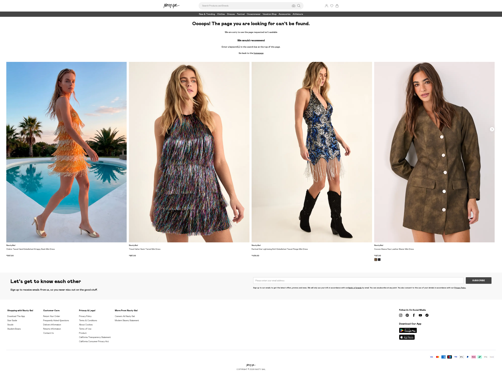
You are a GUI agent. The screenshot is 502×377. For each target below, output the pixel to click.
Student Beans (14, 329)
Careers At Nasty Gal (125, 316)
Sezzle (10, 325)
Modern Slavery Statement (127, 320)
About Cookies (86, 325)
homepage (259, 53)
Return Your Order (51, 316)
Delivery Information (52, 325)
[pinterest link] (407, 315)
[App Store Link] (408, 334)
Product (82, 333)
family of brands (355, 288)
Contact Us (48, 333)
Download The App (16, 316)
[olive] (375, 259)
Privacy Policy (85, 316)
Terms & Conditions (88, 320)
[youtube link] (420, 315)
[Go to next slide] (492, 129)
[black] (379, 259)
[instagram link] (400, 315)
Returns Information (52, 329)
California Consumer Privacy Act (94, 341)
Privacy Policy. (460, 288)
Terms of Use (85, 329)
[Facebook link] (413, 315)
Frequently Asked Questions (56, 320)
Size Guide (12, 320)
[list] (251, 163)
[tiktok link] (427, 315)
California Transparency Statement (95, 337)
